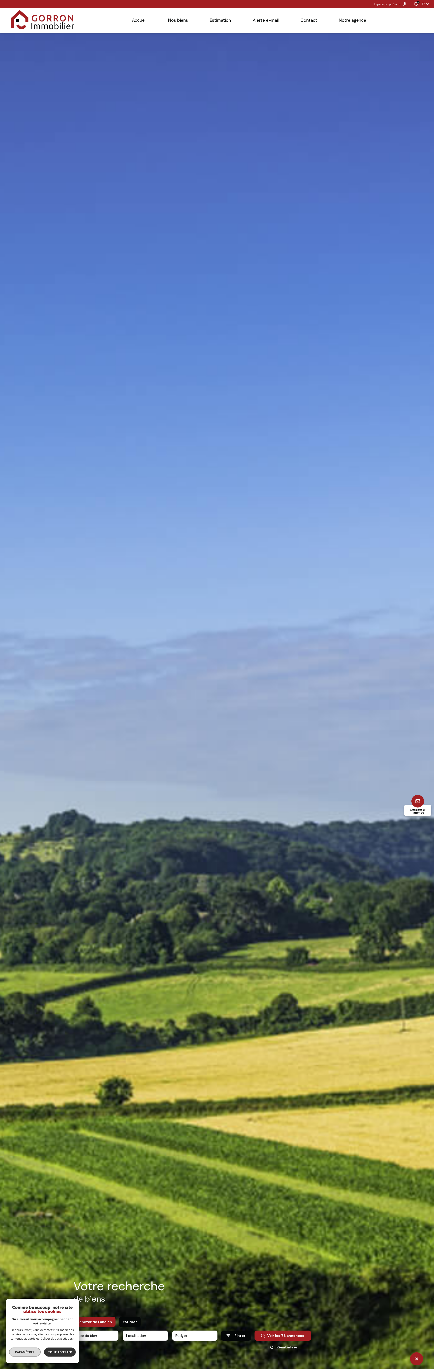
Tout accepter (60, 1352)
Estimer (130, 1321)
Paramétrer (25, 1352)
